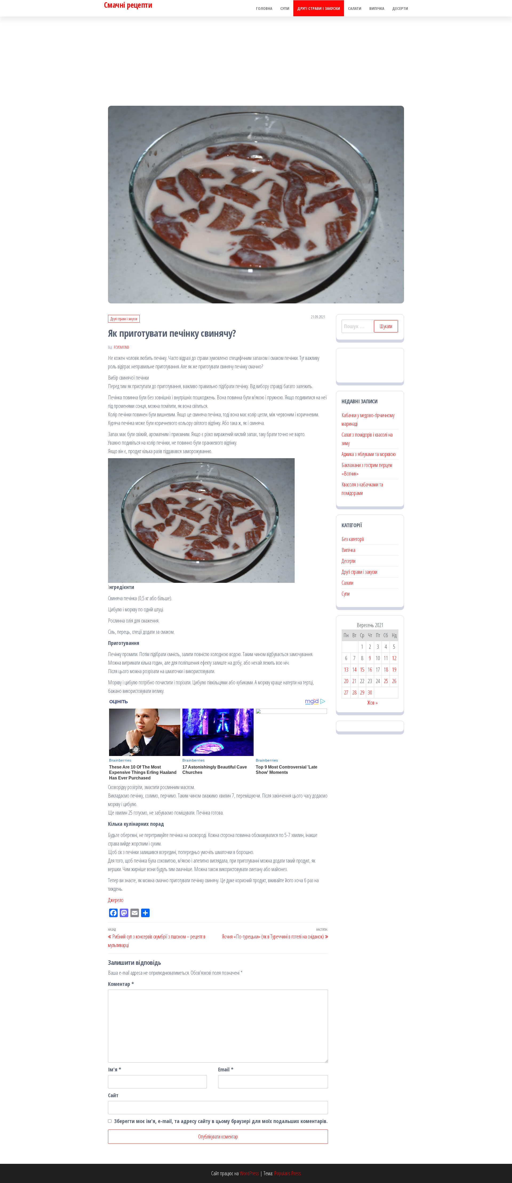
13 (346, 669)
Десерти (400, 8)
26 (394, 681)
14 (354, 669)
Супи (284, 8)
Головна (264, 8)
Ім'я (114, 1069)
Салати (354, 8)
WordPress (249, 1173)
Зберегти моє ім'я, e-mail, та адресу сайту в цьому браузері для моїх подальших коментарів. (221, 1121)
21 (354, 681)
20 (346, 681)
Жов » (372, 702)
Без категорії (353, 539)
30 (370, 692)
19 (394, 669)
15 (362, 669)
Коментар (121, 983)
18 (386, 669)
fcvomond (121, 347)
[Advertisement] (256, 56)
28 (354, 692)
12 (394, 658)
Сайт (113, 1095)
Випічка (376, 8)
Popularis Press (287, 1173)
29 (362, 692)
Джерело (115, 900)
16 (370, 669)
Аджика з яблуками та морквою (369, 454)
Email (225, 1069)
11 (386, 658)
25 (386, 681)
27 (346, 692)
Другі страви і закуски (318, 8)
